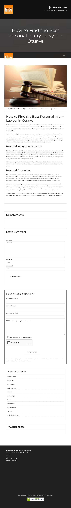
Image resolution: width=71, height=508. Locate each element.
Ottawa (16, 109)
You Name (9, 259)
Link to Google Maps (11, 460)
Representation (11, 407)
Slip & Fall (9, 411)
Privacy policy (49, 495)
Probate (9, 400)
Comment (9, 240)
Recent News (10, 403)
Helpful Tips (11, 109)
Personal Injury (22, 109)
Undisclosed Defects (12, 415)
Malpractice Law (11, 388)
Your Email (9, 266)
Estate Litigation (11, 376)
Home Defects (11, 384)
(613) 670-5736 (58, 7)
